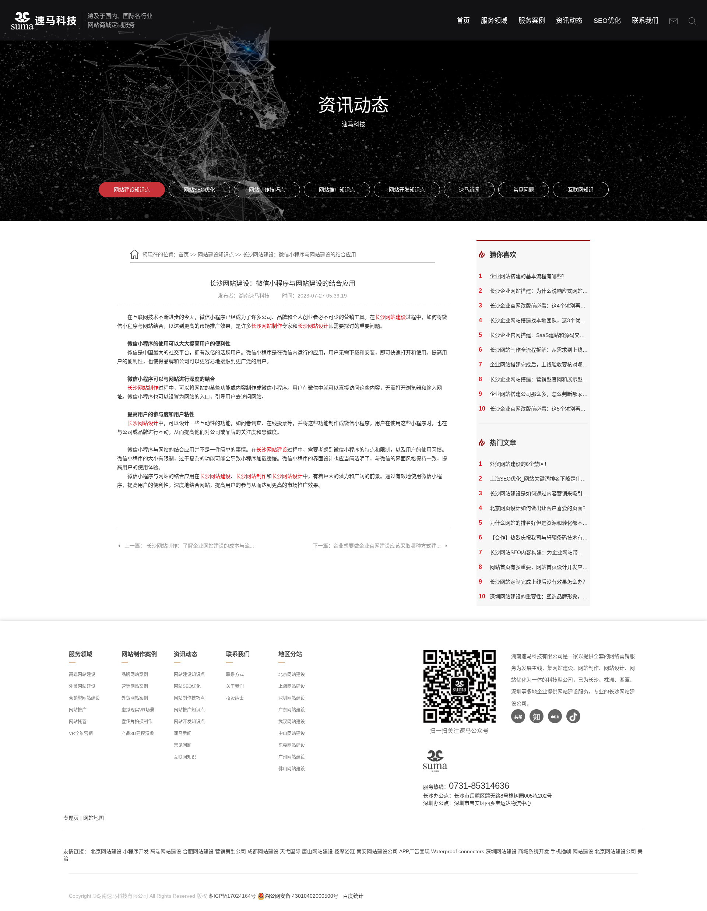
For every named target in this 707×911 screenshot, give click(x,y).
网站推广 (78, 710)
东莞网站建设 (291, 745)
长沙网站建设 (390, 317)
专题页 (71, 818)
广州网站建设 (291, 757)
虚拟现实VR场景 (138, 710)
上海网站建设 (291, 686)
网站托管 (78, 721)
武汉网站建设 (291, 721)
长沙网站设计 (313, 326)
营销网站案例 (135, 686)
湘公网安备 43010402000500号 (301, 896)
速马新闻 (469, 190)
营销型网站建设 (84, 698)
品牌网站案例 (135, 674)
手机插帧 (561, 851)
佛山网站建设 (291, 768)
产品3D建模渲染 (138, 733)
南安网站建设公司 (377, 851)
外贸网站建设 (82, 686)
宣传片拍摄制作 (137, 721)
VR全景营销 (81, 733)
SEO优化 (607, 20)
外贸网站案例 (135, 698)
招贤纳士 (235, 698)
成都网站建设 (262, 851)
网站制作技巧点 (267, 190)
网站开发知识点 (407, 190)
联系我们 (645, 20)
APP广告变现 (414, 851)
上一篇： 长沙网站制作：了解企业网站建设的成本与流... (189, 546)
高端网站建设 (82, 674)
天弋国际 (290, 851)
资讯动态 (569, 20)
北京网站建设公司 (615, 851)
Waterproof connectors (458, 851)
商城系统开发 (533, 851)
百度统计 (353, 896)
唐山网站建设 (317, 851)
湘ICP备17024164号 (232, 896)
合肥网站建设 (198, 851)
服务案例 (531, 20)
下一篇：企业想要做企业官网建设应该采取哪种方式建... (377, 546)
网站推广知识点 (337, 190)
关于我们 (235, 686)
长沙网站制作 (266, 326)
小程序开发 (136, 851)
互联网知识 (581, 190)
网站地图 (93, 818)
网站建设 (583, 851)
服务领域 (494, 20)
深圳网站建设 (291, 698)
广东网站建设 (291, 710)
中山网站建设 (291, 733)
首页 (463, 20)
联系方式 (235, 674)
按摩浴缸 (344, 851)
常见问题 (523, 190)
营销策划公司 (230, 851)
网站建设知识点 (132, 190)
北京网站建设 (291, 674)
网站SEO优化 (199, 190)
